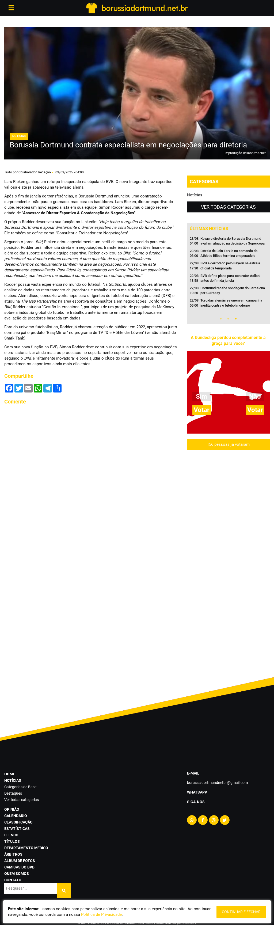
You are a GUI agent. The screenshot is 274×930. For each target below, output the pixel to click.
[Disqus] (91, 476)
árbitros (13, 854)
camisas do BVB (19, 867)
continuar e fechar (241, 912)
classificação (18, 822)
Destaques (13, 793)
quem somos (16, 873)
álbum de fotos (19, 861)
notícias (12, 780)
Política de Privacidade (101, 914)
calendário (15, 816)
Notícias (194, 195)
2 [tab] (228, 319)
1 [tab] (220, 319)
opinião (11, 809)
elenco (11, 835)
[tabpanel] (228, 273)
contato (12, 880)
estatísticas (17, 828)
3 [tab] (235, 319)
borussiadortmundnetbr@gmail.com (217, 782)
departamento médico (26, 848)
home (9, 774)
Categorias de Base (20, 787)
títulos (12, 841)
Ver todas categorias (228, 207)
